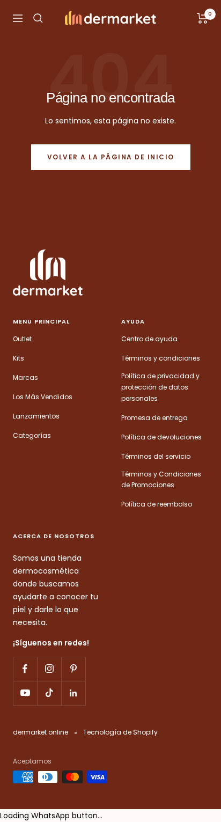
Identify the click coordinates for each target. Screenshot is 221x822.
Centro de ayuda (149, 338)
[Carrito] (202, 18)
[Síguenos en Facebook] (25, 669)
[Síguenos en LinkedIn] (73, 693)
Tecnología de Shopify (120, 732)
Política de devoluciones (161, 437)
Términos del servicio (155, 456)
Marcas (25, 377)
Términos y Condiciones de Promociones (161, 479)
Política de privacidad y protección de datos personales (160, 386)
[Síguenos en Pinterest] (73, 669)
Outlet (22, 338)
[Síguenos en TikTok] (49, 693)
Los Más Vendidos (42, 396)
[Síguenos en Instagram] (49, 669)
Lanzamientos (36, 416)
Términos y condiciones (160, 358)
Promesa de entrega (154, 417)
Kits (18, 358)
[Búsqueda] (38, 18)
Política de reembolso (156, 504)
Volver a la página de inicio (110, 157)
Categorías (32, 435)
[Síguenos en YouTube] (25, 693)
